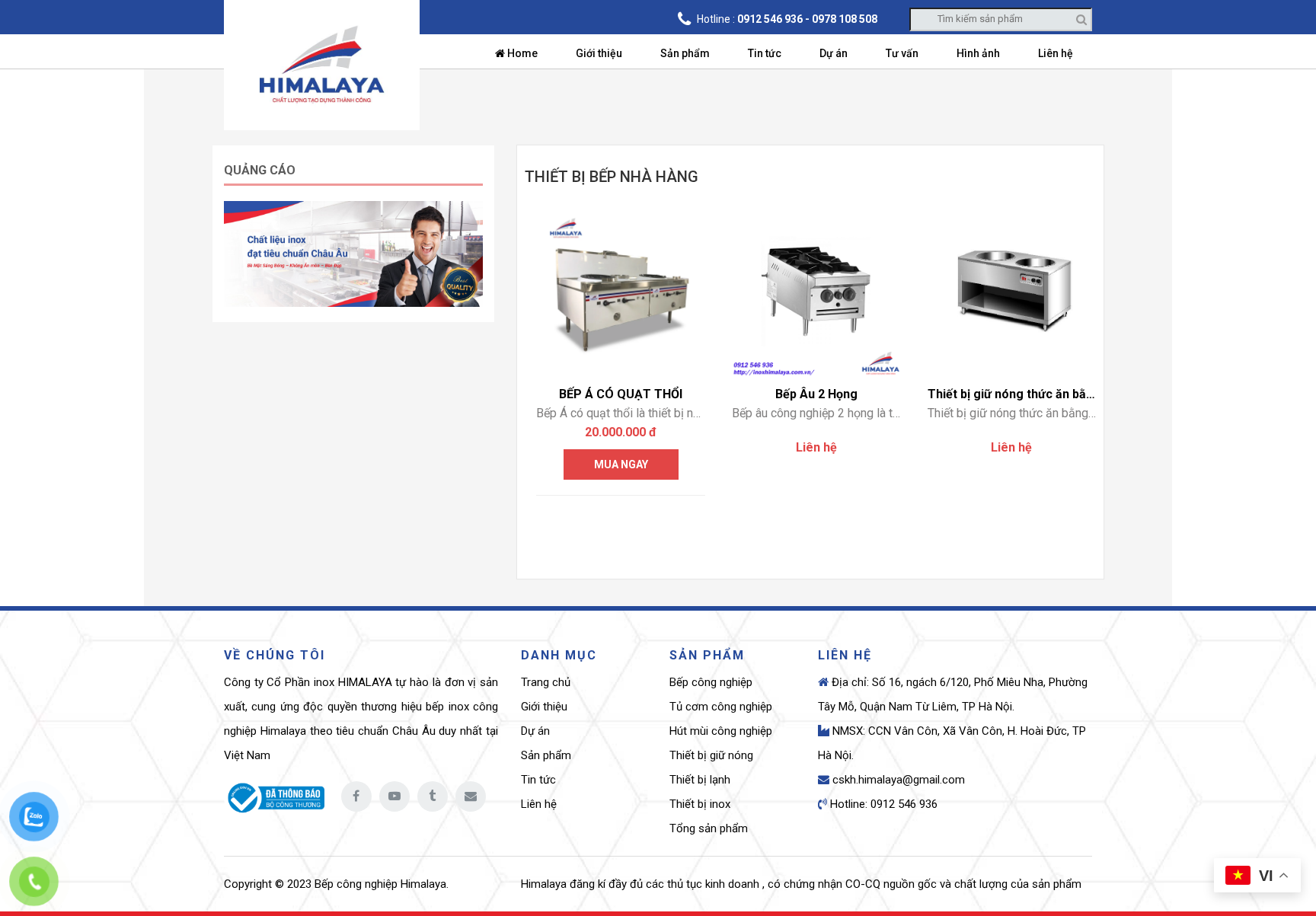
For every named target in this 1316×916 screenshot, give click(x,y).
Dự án (833, 53)
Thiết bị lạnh (699, 780)
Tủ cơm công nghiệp (720, 706)
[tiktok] (432, 796)
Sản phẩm (685, 53)
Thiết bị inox (699, 804)
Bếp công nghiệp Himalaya (380, 884)
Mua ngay (621, 464)
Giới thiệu (599, 53)
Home (521, 53)
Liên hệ (1055, 53)
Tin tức (764, 53)
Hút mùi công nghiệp (720, 731)
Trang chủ (545, 682)
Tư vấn (902, 53)
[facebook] (356, 796)
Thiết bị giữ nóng (711, 755)
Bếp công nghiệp (710, 682)
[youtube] (394, 796)
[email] (470, 796)
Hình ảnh (978, 53)
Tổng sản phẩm (708, 828)
